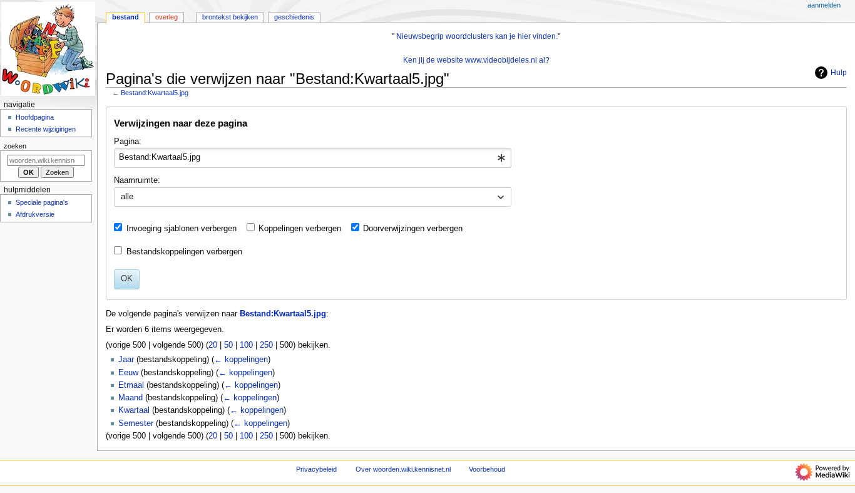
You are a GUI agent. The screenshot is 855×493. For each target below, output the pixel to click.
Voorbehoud (487, 469)
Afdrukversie (35, 214)
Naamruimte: (137, 180)
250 (266, 345)
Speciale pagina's (42, 202)
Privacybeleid (316, 469)
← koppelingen (241, 359)
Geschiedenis (294, 17)
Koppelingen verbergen (300, 228)
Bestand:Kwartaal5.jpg (154, 92)
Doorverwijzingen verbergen (413, 228)
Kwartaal (134, 410)
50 (228, 345)
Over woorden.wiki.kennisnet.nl (403, 469)
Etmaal (131, 385)
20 (212, 345)
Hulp (839, 72)
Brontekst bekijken (230, 17)
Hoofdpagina (35, 117)
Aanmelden (824, 5)
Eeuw (128, 372)
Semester (135, 423)
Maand (130, 397)
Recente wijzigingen (46, 129)
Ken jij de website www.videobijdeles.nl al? (476, 60)
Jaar (126, 359)
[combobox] (312, 158)
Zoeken (15, 146)
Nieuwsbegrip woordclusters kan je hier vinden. (477, 36)
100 (246, 345)
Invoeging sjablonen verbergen (181, 228)
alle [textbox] (127, 196)
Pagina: (127, 141)
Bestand (125, 17)
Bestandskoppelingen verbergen (184, 251)
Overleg (166, 17)
